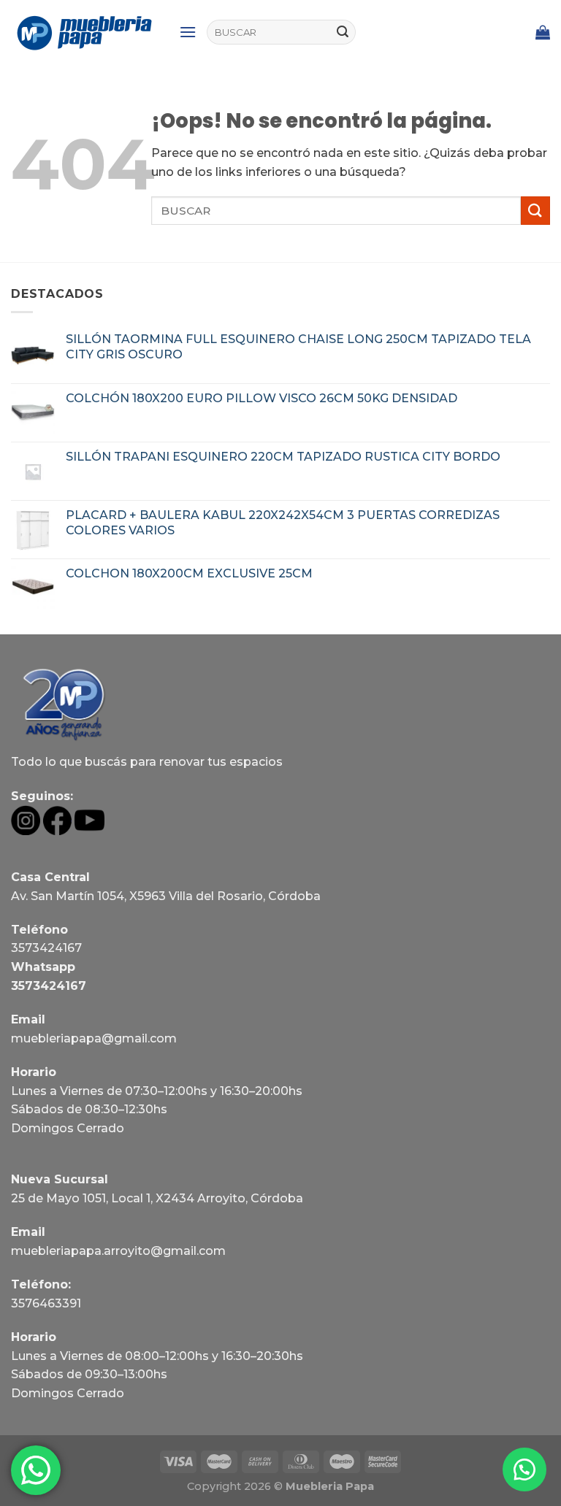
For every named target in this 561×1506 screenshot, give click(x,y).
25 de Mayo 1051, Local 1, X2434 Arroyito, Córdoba (157, 1198)
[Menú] (187, 32)
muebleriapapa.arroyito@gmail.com (118, 1251)
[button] (524, 1469)
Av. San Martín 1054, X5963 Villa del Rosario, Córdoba (166, 896)
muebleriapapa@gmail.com (94, 1038)
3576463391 (46, 1303)
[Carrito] (542, 32)
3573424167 (46, 948)
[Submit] (342, 32)
